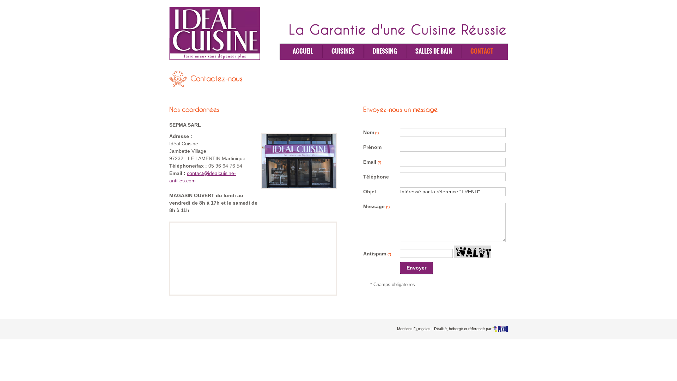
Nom (371, 132)
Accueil (303, 50)
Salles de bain (433, 50)
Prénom (372, 147)
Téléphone (376, 177)
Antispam (377, 253)
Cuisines (342, 50)
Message (376, 206)
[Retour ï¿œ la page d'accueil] (214, 33)
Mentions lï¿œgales (414, 329)
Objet (369, 191)
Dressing (385, 50)
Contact (481, 50)
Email (372, 162)
